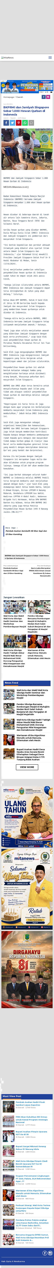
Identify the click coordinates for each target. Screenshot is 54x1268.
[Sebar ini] (6, 123)
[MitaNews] (7, 57)
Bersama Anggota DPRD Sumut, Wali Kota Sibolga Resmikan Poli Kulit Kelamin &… (32, 1237)
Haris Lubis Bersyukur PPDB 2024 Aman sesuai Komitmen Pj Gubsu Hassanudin (40, 571)
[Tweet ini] (12, 123)
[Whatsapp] (25, 123)
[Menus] (50, 57)
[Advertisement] (27, 27)
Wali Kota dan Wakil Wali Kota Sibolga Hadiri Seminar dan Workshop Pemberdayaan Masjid (14, 621)
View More (27, 767)
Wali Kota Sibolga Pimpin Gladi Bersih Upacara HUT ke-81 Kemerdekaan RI (31, 1163)
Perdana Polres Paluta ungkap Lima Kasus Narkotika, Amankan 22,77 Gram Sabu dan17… (32, 1222)
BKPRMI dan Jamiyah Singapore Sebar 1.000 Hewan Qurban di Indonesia (27, 557)
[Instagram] (48, 97)
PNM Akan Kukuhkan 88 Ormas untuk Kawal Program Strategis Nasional (32, 1119)
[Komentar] (31, 123)
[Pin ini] (18, 123)
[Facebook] (44, 97)
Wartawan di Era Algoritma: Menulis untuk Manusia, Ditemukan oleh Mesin (31, 738)
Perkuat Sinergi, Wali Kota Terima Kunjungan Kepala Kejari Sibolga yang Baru (33, 1208)
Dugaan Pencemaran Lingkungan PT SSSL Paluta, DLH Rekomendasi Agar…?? (33, 1178)
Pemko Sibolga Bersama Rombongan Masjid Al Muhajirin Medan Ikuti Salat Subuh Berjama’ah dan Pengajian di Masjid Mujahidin (39, 624)
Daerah (13, 118)
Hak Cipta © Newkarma (13, 1261)
